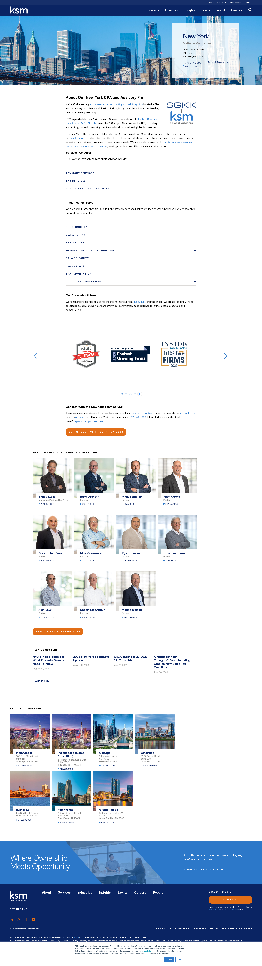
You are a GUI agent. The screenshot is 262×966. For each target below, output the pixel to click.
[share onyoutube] (33, 919)
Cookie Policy (199, 928)
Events (211, 2)
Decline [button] (181, 959)
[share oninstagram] (18, 919)
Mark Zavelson (132, 610)
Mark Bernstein (132, 496)
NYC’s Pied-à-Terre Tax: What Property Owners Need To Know (49, 660)
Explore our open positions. (88, 421)
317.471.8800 (66, 769)
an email (80, 417)
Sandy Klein (46, 496)
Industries (171, 10)
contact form (187, 413)
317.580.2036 (130, 504)
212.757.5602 (47, 560)
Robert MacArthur (92, 610)
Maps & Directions (218, 62)
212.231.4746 (130, 560)
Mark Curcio (171, 496)
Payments (221, 2)
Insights (189, 10)
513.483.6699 (150, 765)
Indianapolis (24, 753)
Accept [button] (169, 959)
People (206, 10)
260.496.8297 (67, 822)
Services (153, 10)
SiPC (82, 937)
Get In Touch (20, 909)
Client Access (235, 2)
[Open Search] (250, 10)
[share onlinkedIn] (11, 919)
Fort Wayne (65, 809)
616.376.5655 (108, 822)
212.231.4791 (88, 617)
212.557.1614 (171, 504)
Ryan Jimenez (131, 553)
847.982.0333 (108, 765)
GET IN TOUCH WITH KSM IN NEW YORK (96, 432)
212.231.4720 (88, 560)
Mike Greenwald (91, 553)
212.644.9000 (193, 62)
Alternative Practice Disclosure (237, 928)
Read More (41, 681)
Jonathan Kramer (175, 553)
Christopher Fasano (51, 553)
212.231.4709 (130, 617)
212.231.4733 (88, 504)
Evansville (22, 809)
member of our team (142, 413)
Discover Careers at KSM (203, 869)
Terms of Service (231, 910)
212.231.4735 (47, 617)
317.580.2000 (25, 765)
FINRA (76, 937)
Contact (248, 2)
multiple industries (78, 138)
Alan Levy (45, 610)
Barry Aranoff (89, 496)
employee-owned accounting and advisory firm (116, 104)
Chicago (105, 753)
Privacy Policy (146, 951)
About (221, 10)
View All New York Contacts (57, 631)
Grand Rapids (108, 809)
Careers (236, 10)
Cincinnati (147, 753)
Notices (214, 928)
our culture (139, 301)
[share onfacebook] (26, 919)
